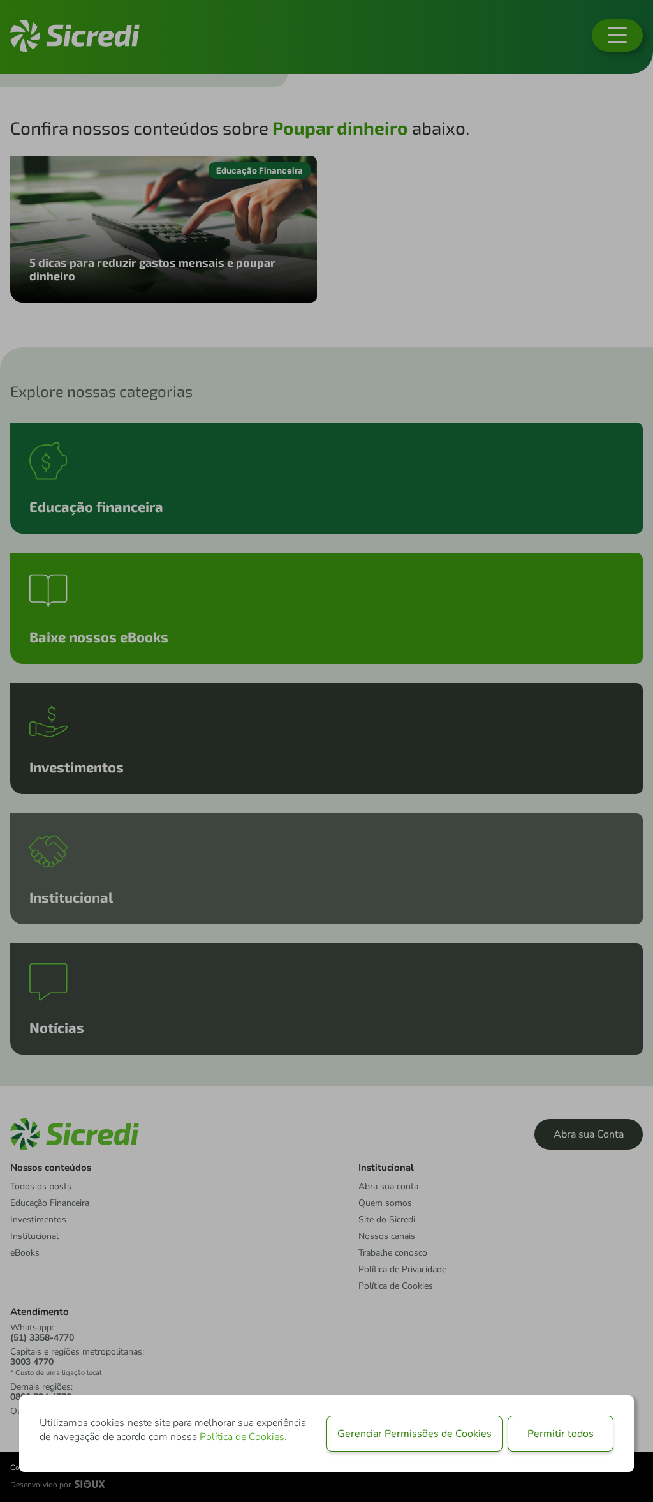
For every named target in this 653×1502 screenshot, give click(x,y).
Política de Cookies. (243, 1437)
